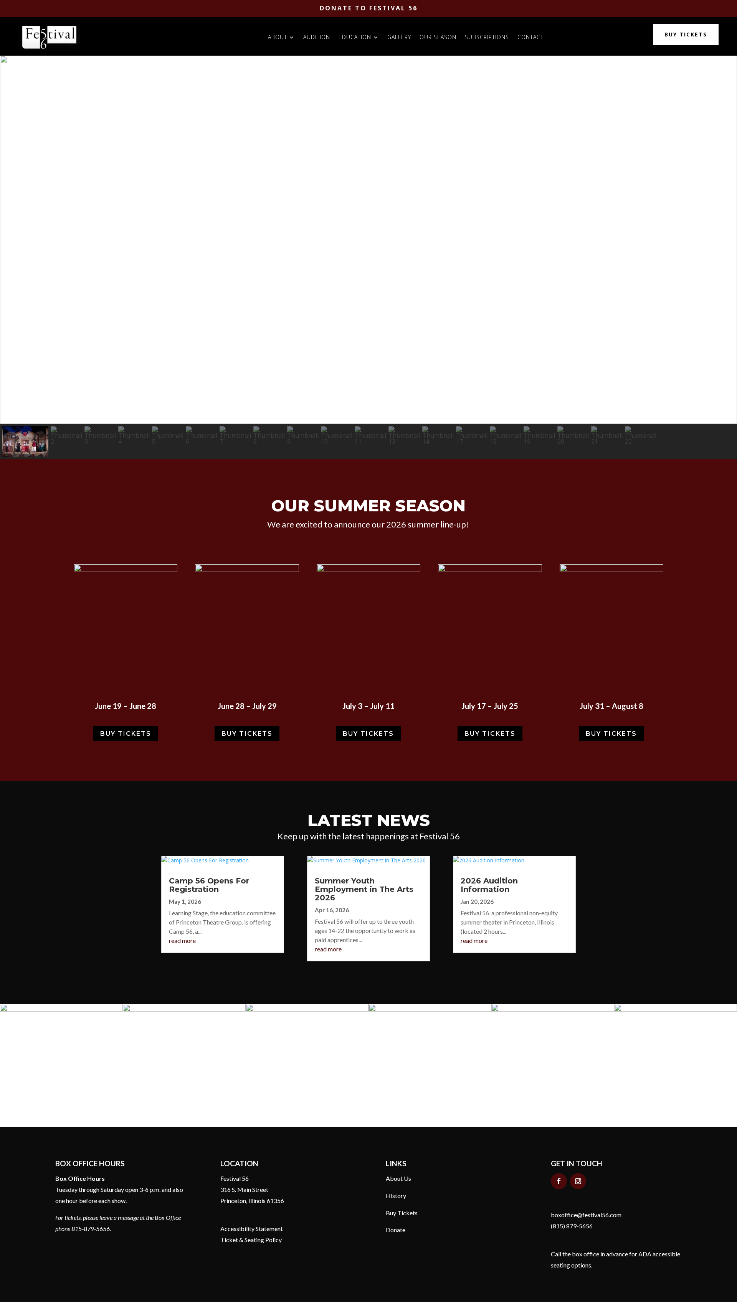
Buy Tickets (402, 1212)
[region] (368, 257)
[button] (12, 240)
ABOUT (277, 37)
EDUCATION (355, 37)
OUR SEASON (438, 37)
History (396, 1195)
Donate (395, 1229)
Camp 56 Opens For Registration (209, 885)
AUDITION (316, 37)
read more (182, 940)
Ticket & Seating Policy (251, 1239)
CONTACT (530, 37)
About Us (398, 1178)
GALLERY (399, 37)
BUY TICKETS (685, 34)
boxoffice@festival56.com (586, 1214)
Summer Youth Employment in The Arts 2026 (364, 889)
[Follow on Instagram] (578, 1181)
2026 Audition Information (489, 885)
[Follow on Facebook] (559, 1181)
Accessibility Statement (251, 1228)
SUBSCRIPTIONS (487, 37)
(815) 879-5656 (572, 1225)
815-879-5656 (90, 1228)
